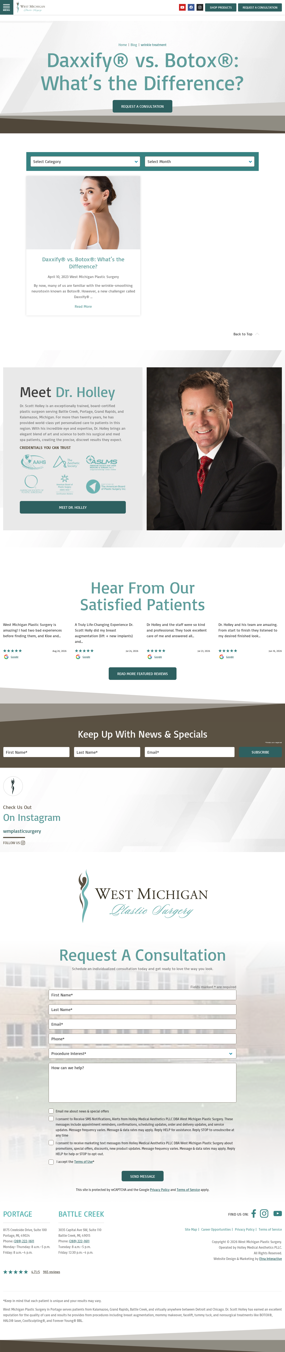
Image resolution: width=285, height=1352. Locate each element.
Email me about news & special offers (82, 1111)
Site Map (191, 1229)
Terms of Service (188, 1190)
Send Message (142, 1176)
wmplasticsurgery (22, 831)
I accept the (64, 1162)
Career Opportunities (216, 1229)
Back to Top (242, 334)
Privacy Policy (160, 1190)
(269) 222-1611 (24, 1241)
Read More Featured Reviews (142, 673)
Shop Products (221, 7)
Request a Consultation (260, 7)
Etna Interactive (270, 1259)
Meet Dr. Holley (73, 507)
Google (14, 657)
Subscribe (260, 752)
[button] (6, 7)
